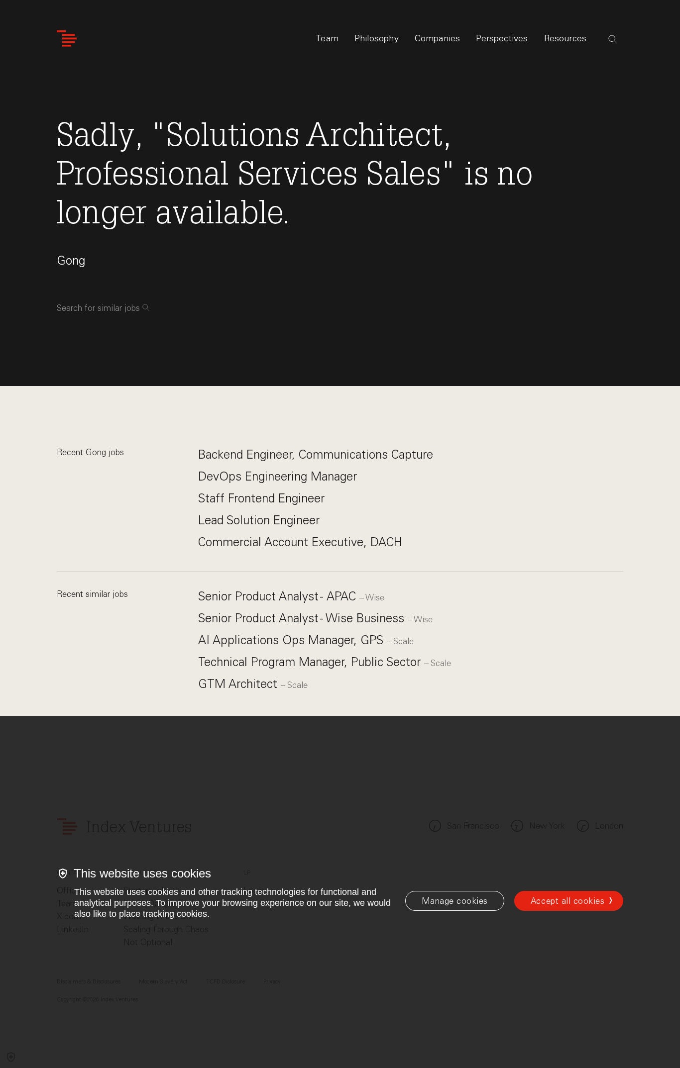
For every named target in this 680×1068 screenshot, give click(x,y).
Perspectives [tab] (502, 38)
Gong (71, 260)
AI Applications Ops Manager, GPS (292, 640)
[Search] (612, 39)
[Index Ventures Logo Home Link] (67, 38)
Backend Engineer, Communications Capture (315, 454)
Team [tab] (327, 38)
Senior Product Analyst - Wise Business (303, 618)
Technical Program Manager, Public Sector (311, 662)
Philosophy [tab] (376, 38)
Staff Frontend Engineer (261, 498)
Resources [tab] (565, 38)
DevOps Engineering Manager (277, 476)
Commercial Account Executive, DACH (300, 542)
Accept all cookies (567, 901)
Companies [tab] (437, 38)
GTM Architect (239, 684)
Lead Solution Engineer (259, 520)
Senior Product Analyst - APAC (278, 596)
